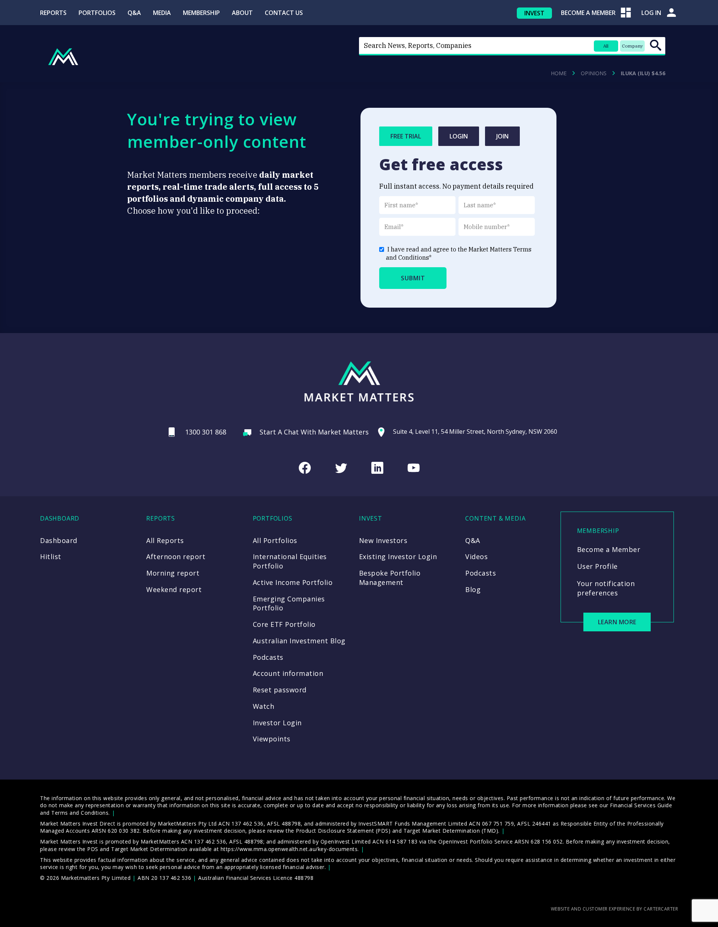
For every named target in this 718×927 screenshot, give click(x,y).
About (242, 13)
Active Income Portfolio (293, 582)
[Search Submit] (655, 45)
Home (559, 73)
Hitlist (50, 556)
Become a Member (609, 549)
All (605, 46)
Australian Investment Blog (299, 640)
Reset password (280, 689)
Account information (288, 673)
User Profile (597, 566)
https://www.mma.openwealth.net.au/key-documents (289, 849)
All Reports (165, 540)
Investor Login (277, 722)
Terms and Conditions (79, 812)
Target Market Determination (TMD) (451, 830)
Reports (53, 13)
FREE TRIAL (405, 136)
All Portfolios (275, 540)
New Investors (383, 540)
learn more (617, 622)
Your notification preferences (606, 588)
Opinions (594, 73)
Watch (263, 706)
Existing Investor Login (398, 556)
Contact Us (284, 13)
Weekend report (174, 589)
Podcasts (268, 657)
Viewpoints (272, 738)
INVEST (534, 13)
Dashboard (58, 540)
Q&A (134, 13)
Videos (476, 556)
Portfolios (97, 13)
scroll (707, 910)
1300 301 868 (205, 431)
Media (162, 13)
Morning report (172, 572)
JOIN (502, 136)
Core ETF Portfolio (284, 624)
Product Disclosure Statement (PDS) (343, 830)
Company (632, 46)
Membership (201, 13)
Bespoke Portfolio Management (390, 577)
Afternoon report (175, 556)
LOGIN (458, 136)
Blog (473, 589)
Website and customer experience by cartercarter (614, 909)
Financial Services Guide (641, 805)
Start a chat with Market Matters (314, 431)
